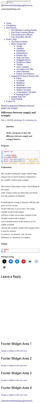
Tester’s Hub (11, 39)
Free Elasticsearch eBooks (21, 35)
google (22, 5)
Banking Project (22, 94)
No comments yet (30, 120)
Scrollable (20, 81)
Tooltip (19, 46)
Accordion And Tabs (24, 69)
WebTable (20, 85)
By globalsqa (17, 120)
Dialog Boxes (22, 53)
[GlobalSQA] (13, 16)
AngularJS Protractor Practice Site (25, 76)
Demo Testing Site (18, 44)
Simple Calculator (23, 90)
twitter (10, 5)
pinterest (4, 5)
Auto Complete (22, 67)
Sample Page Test (18, 97)
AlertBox (20, 48)
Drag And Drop (22, 58)
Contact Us (10, 101)
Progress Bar (21, 55)
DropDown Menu (23, 62)
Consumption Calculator (26, 92)
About (8, 23)
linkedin (16, 5)
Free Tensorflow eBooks (21, 37)
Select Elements (22, 71)
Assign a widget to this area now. (14, 351)
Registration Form (23, 87)
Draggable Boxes (23, 60)
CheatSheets (11, 25)
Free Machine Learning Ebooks (24, 30)
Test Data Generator (19, 41)
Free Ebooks (11, 28)
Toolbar (19, 64)
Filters (18, 78)
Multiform (20, 83)
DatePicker (20, 51)
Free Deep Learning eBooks (22, 32)
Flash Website (17, 99)
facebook (28, 5)
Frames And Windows (25, 74)
